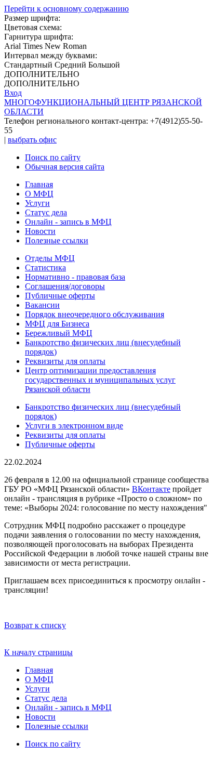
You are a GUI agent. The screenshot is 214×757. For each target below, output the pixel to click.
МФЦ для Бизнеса (57, 323)
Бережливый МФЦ (58, 333)
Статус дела (46, 212)
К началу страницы (38, 652)
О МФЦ (39, 193)
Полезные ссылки (56, 240)
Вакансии (42, 305)
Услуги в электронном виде (74, 425)
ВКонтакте (151, 489)
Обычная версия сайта (64, 166)
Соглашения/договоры (65, 286)
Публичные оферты (60, 295)
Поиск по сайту (53, 157)
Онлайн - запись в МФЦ (68, 221)
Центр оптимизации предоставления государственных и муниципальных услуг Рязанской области (100, 380)
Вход (13, 92)
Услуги (37, 203)
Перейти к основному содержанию (66, 8)
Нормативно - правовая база (75, 276)
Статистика (45, 267)
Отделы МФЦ (50, 258)
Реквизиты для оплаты (65, 361)
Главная (39, 184)
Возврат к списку (35, 625)
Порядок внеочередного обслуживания (94, 314)
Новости (40, 231)
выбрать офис (32, 139)
